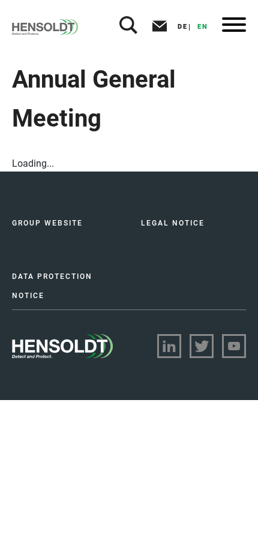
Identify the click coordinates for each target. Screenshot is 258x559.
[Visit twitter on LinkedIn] (202, 346)
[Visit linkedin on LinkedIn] (169, 346)
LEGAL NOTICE (173, 223)
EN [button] (202, 27)
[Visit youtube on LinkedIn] (234, 346)
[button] (128, 27)
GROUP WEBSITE (47, 223)
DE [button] (183, 27)
